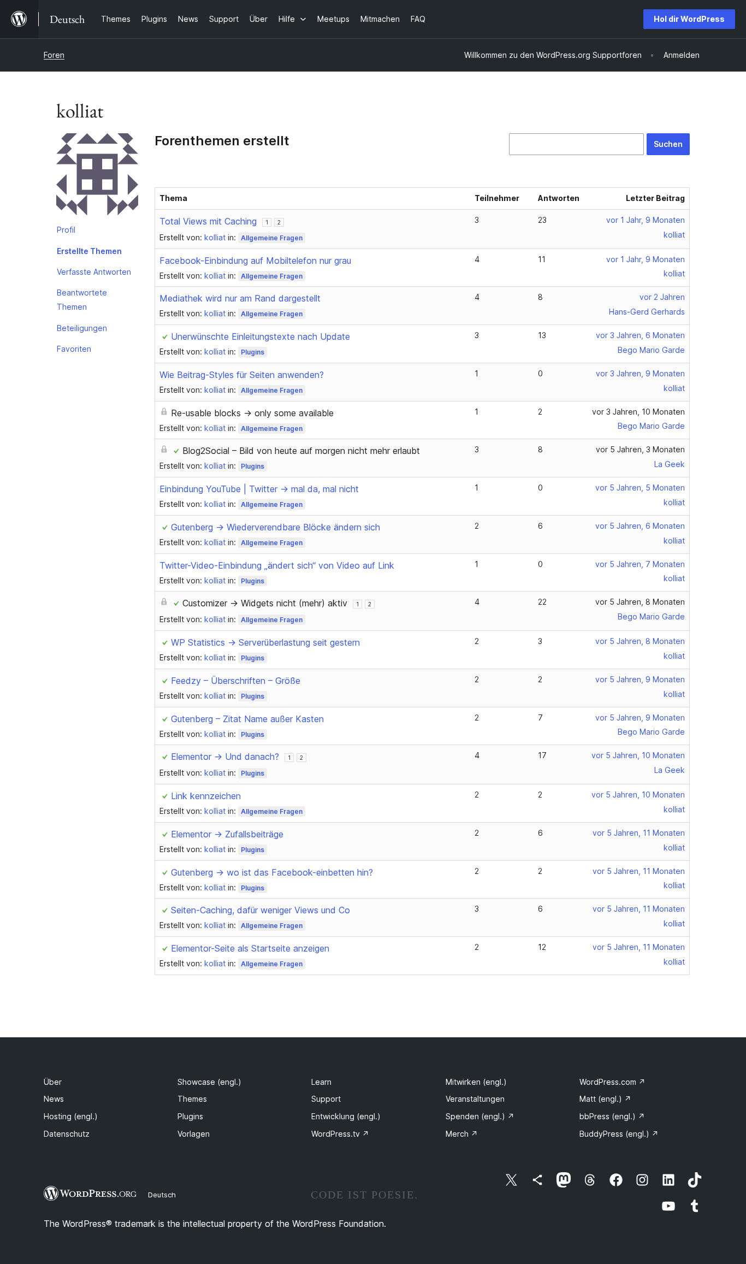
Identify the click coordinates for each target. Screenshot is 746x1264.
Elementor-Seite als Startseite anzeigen (250, 948)
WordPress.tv (340, 1133)
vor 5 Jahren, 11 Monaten (639, 832)
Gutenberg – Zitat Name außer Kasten (247, 718)
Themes (192, 1098)
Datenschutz (67, 1133)
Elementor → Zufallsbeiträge (227, 834)
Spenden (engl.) (480, 1116)
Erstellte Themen (89, 251)
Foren (54, 55)
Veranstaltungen (475, 1098)
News (54, 1098)
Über (53, 1081)
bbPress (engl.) (612, 1116)
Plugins (252, 352)
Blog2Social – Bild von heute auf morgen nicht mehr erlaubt (301, 450)
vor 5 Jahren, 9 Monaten (640, 679)
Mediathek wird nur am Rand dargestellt (240, 298)
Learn (321, 1081)
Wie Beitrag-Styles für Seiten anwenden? (241, 374)
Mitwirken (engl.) (476, 1081)
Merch (462, 1133)
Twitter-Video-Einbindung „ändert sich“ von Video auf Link (276, 565)
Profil (66, 229)
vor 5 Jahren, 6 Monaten (640, 525)
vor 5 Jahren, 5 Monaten (640, 487)
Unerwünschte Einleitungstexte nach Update (260, 336)
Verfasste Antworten (94, 271)
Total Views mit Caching (208, 221)
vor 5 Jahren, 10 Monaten (638, 755)
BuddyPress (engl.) (619, 1133)
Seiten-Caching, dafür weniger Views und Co (260, 910)
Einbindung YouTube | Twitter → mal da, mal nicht (259, 488)
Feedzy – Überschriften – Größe (235, 680)
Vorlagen (193, 1133)
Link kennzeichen (206, 795)
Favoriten (74, 348)
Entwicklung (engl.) (346, 1116)
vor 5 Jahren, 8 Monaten (640, 601)
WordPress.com (612, 1081)
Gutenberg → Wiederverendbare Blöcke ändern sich (275, 527)
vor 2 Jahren (662, 297)
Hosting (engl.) (71, 1116)
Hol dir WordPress (689, 18)
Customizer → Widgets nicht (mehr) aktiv (264, 603)
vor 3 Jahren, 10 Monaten (638, 411)
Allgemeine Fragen (272, 238)
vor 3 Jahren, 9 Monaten (640, 373)
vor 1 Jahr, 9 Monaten (645, 220)
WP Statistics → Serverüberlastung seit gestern (265, 642)
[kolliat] (97, 176)
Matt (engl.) (605, 1098)
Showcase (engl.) (209, 1081)
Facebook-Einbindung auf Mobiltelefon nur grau (255, 260)
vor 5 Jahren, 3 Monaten (640, 449)
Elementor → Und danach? (225, 756)
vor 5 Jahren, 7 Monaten (640, 564)
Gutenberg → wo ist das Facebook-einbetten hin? (272, 872)
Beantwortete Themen (82, 299)
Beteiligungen (82, 328)
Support (326, 1098)
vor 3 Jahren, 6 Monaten (640, 335)
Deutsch (162, 1194)
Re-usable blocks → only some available (252, 412)
